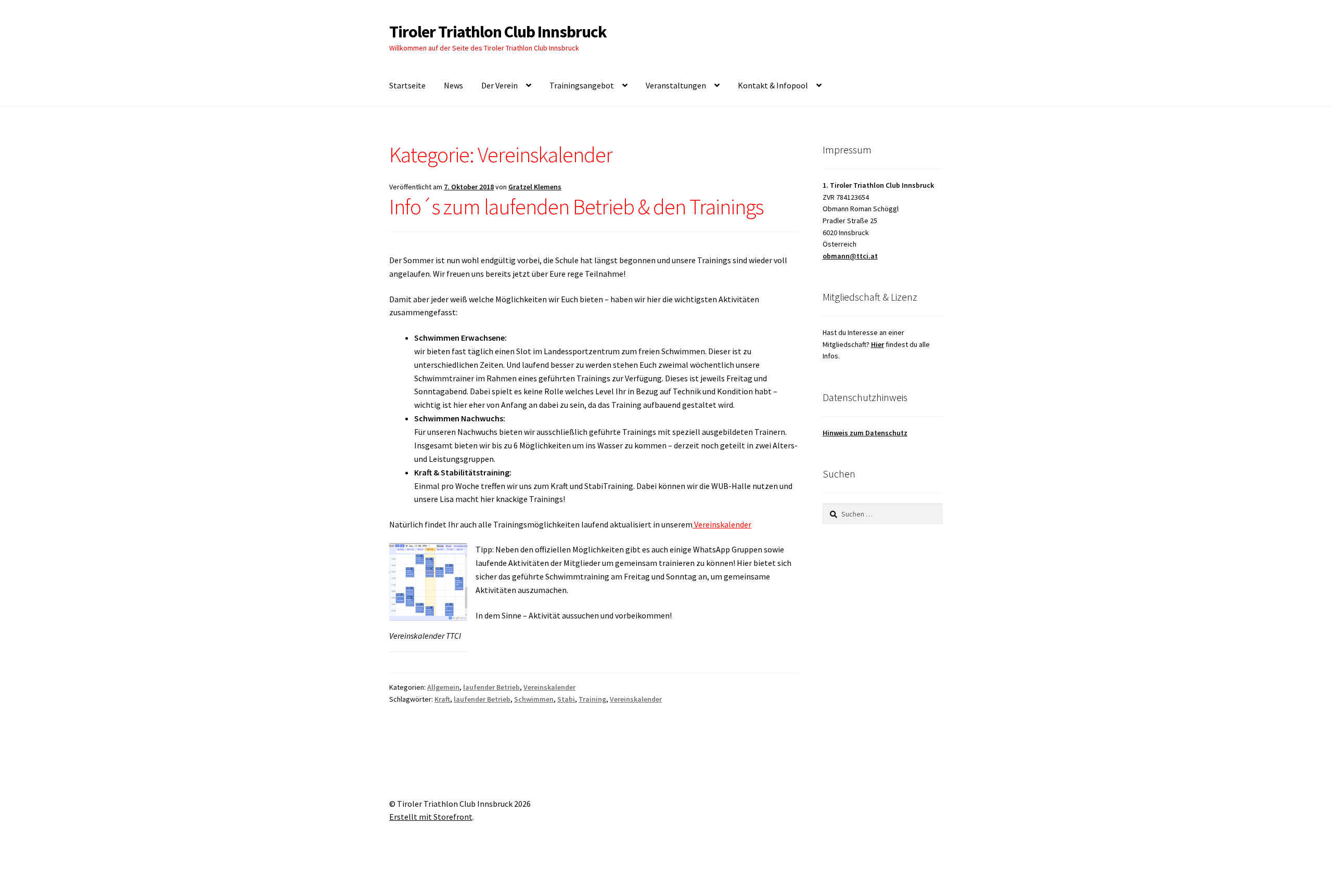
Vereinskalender (722, 524)
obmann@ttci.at (850, 256)
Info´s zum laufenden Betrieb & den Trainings (576, 206)
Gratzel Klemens (534, 186)
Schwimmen (534, 699)
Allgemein (443, 687)
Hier (877, 344)
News (453, 85)
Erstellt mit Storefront (430, 816)
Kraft (442, 699)
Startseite (407, 85)
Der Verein (499, 85)
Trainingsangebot (581, 85)
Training (592, 699)
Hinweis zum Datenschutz (865, 432)
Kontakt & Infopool (773, 85)
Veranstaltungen (676, 85)
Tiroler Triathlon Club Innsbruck (498, 31)
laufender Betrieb (491, 687)
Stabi (566, 699)
